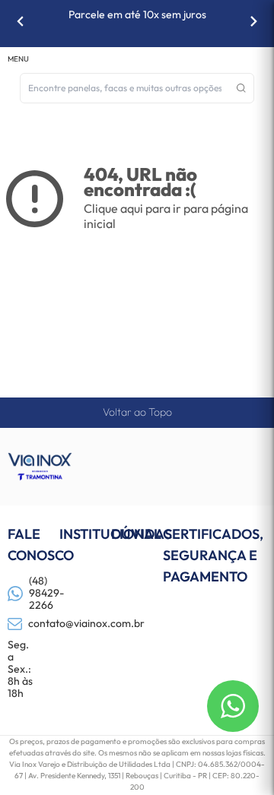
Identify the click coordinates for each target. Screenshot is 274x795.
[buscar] (241, 88)
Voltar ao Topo (137, 412)
